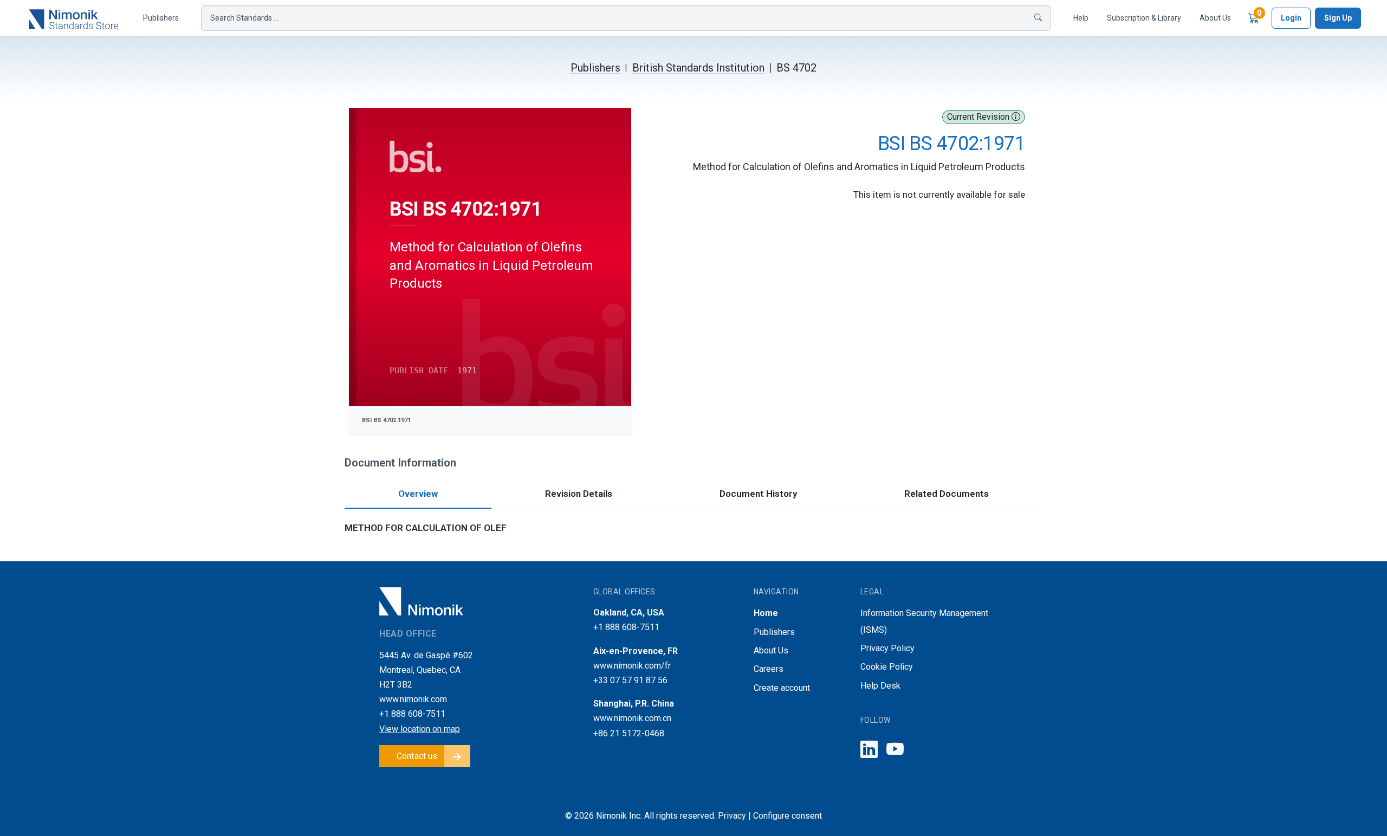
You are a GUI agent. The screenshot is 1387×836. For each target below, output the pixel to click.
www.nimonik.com (413, 699)
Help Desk (880, 686)
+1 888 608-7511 (412, 714)
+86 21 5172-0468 (628, 733)
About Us (1215, 18)
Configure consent (787, 816)
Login (1291, 18)
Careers (768, 669)
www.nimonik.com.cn (632, 718)
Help (1080, 18)
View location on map (419, 729)
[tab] (418, 495)
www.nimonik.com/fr (632, 665)
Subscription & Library (1144, 18)
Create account (782, 688)
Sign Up (1338, 18)
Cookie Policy (886, 667)
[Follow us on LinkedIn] (869, 750)
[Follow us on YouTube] (895, 750)
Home (766, 613)
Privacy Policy (887, 648)
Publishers (161, 18)
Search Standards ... (244, 18)
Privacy (732, 816)
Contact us (417, 756)
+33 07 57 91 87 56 (630, 680)
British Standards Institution (698, 67)
